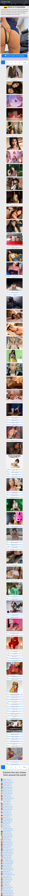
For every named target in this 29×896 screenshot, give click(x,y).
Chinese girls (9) (7, 796)
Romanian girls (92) (8, 863)
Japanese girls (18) (7, 828)
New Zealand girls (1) (8, 849)
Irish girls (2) (6, 825)
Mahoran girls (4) (7, 839)
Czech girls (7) (6, 803)
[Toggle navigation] (26, 2)
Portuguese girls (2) (8, 860)
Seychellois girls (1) (8, 868)
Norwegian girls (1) (7, 850)
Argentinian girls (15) (8, 782)
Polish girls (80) (7, 858)
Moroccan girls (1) (7, 846)
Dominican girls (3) (7, 806)
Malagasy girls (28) (8, 836)
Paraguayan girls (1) (8, 854)
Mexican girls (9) (7, 841)
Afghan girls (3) (7, 779)
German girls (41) (7, 815)
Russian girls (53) (7, 865)
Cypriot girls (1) (7, 801)
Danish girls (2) (7, 804)
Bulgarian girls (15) (7, 790)
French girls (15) (7, 812)
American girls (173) (8, 890)
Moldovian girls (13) (8, 842)
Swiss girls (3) (6, 882)
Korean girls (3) (7, 876)
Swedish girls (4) (7, 881)
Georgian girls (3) (7, 814)
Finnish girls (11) (7, 811)
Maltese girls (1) (7, 838)
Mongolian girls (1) (7, 844)
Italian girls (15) (7, 827)
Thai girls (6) (6, 884)
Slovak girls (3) (7, 871)
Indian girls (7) (6, 823)
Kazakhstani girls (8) (8, 830)
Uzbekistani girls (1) (8, 892)
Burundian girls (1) (7, 792)
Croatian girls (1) (7, 800)
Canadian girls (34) (8, 793)
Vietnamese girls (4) (8, 895)
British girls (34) (7, 889)
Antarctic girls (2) (7, 780)
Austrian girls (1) (7, 785)
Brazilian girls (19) (7, 788)
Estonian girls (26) (7, 809)
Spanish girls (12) (7, 877)
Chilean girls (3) (7, 795)
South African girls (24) (9, 874)
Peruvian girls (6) (7, 855)
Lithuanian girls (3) (7, 834)
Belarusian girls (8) (7, 787)
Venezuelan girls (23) (8, 893)
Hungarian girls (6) (7, 820)
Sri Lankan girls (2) (7, 879)
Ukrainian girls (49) (8, 887)
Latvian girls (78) (7, 833)
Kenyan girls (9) (7, 831)
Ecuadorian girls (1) (8, 807)
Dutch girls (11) (6, 847)
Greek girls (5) (6, 817)
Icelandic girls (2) (7, 822)
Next (24, 62)
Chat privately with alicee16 (15, 56)
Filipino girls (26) (7, 857)
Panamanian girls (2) (8, 852)
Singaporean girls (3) (8, 869)
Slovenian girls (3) (7, 873)
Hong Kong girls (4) (8, 819)
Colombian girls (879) (8, 798)
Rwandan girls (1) (7, 866)
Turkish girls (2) (7, 885)
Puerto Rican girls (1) (8, 861)
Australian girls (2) (7, 784)
